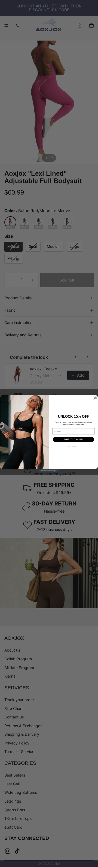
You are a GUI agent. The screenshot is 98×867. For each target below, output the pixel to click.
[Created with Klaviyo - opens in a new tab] (49, 470)
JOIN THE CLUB (73, 439)
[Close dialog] (95, 398)
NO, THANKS (73, 447)
